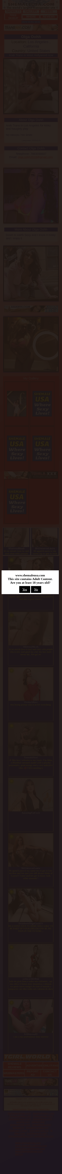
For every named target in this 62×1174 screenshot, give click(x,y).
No (36, 589)
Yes (24, 589)
